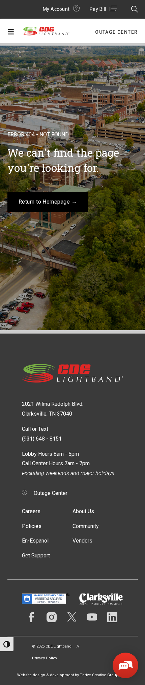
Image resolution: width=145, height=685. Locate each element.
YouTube (92, 617)
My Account (56, 9)
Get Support (36, 555)
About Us (83, 511)
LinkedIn (112, 617)
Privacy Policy (44, 658)
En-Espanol (35, 540)
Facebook (31, 617)
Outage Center (116, 32)
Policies (31, 526)
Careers (31, 511)
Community (85, 526)
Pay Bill (98, 9)
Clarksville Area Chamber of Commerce (102, 599)
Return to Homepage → (48, 202)
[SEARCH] (133, 9)
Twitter (72, 617)
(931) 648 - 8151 (42, 439)
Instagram (52, 617)
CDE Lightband (46, 32)
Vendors (82, 540)
